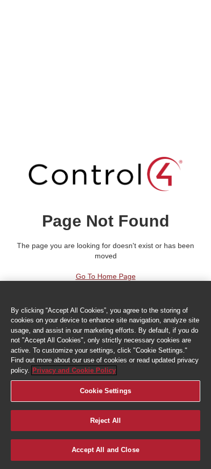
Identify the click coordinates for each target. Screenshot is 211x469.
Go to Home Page (106, 276)
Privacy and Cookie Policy (74, 370)
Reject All (105, 420)
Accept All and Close (105, 450)
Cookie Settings (105, 391)
